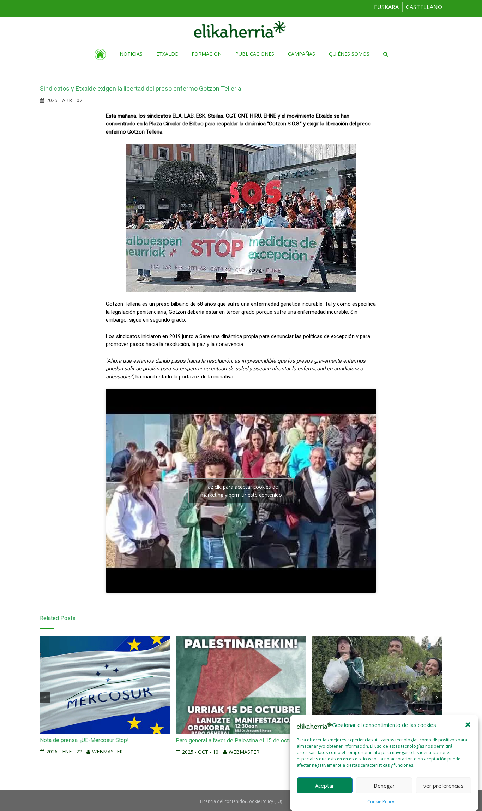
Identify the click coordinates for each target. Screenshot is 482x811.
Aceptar (324, 785)
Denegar (384, 785)
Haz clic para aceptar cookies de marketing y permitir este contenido (241, 490)
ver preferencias (443, 785)
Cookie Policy (380, 802)
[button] (467, 724)
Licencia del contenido (222, 801)
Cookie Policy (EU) (264, 801)
